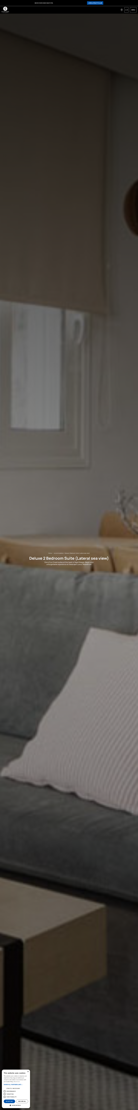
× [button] (28, 1071)
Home (50, 553)
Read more (17, 1081)
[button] (16, 1084)
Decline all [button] (22, 1101)
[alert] (16, 1089)
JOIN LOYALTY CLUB (95, 3)
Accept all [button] (9, 1101)
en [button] (126, 10)
